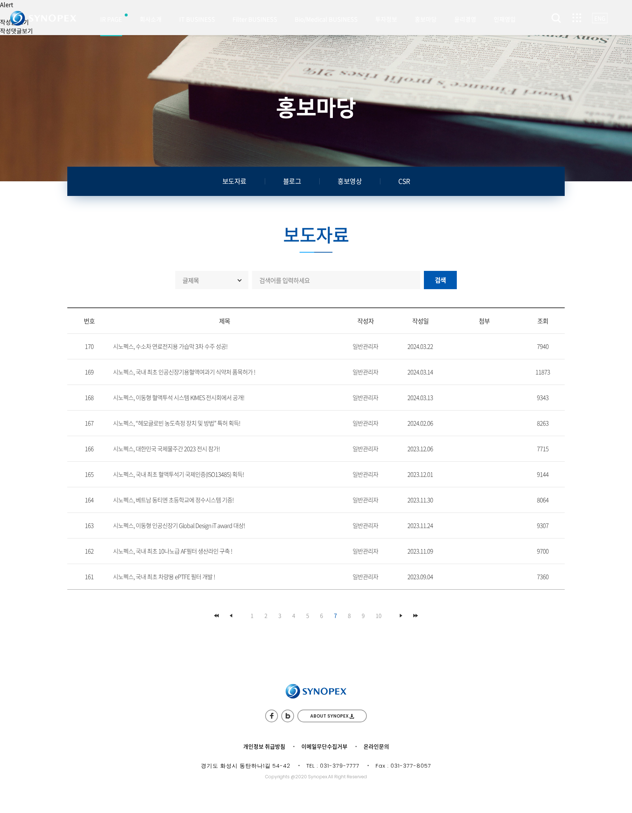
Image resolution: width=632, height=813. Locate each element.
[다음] (401, 615)
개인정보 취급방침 (264, 746)
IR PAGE (111, 19)
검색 (440, 279)
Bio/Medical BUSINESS (326, 19)
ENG (599, 18)
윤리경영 (465, 19)
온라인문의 (376, 746)
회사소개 (151, 19)
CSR (404, 181)
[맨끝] (415, 615)
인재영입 (505, 19)
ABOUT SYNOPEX (330, 716)
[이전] (231, 615)
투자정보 (386, 19)
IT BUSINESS (197, 19)
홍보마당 (426, 19)
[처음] (216, 615)
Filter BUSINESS (255, 19)
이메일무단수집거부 (324, 746)
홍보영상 (350, 181)
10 (378, 616)
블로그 (292, 181)
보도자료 (234, 181)
